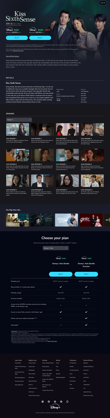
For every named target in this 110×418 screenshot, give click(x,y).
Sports (71, 373)
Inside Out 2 (86, 370)
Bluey (84, 381)
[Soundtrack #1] (17, 220)
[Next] (106, 220)
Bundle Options (45, 366)
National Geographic (60, 377)
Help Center (31, 377)
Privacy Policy (18, 363)
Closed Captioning (33, 388)
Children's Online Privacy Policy (20, 367)
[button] (34, 360)
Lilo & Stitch (86, 377)
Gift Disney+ (31, 391)
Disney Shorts (73, 377)
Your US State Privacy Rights (19, 373)
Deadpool (85, 363)
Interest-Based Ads (19, 384)
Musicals (72, 366)
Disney (57, 363)
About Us (31, 384)
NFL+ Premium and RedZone (46, 385)
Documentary (72, 381)
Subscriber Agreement (20, 377)
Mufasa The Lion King (88, 395)
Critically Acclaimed (74, 370)
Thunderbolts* (86, 384)
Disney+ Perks (32, 366)
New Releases (32, 370)
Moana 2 (85, 373)
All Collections (73, 363)
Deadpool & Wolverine (88, 366)
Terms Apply (14, 331)
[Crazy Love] (91, 220)
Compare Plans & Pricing (47, 390)
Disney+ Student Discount (48, 363)
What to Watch (32, 373)
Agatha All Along (87, 391)
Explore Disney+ (32, 363)
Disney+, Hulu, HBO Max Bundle (47, 380)
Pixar (57, 366)
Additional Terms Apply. (18, 50)
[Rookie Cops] (66, 220)
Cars (84, 388)
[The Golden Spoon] (42, 220)
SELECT (17, 38)
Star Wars (58, 373)
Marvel (57, 370)
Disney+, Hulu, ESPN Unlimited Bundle (47, 374)
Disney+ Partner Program (34, 395)
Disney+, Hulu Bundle (47, 370)
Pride (71, 384)
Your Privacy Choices (19, 381)
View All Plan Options (12, 56)
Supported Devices (33, 381)
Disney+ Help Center (52, 341)
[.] (43, 402)
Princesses (72, 388)
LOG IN (103, 3)
